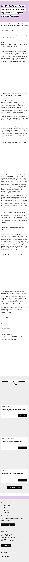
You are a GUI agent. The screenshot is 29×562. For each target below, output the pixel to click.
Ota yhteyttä (6, 545)
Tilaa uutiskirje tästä (8, 525)
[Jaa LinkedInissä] (4, 370)
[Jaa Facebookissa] (1, 370)
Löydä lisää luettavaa (14, 487)
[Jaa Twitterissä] (3, 370)
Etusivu (3, 23)
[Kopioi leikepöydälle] (6, 370)
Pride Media (9, 23)
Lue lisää (22, 416)
